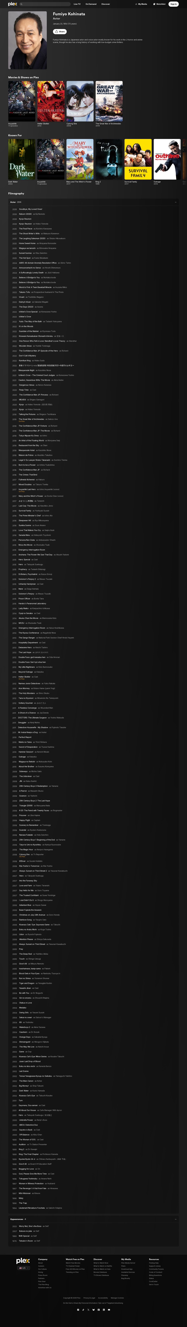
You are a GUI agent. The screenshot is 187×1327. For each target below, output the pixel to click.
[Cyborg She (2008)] (80, 104)
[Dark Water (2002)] (21, 162)
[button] (60, 31)
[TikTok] (83, 1309)
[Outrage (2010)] (167, 162)
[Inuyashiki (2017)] (21, 104)
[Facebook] (98, 1309)
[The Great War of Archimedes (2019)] (109, 104)
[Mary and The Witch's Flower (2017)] (79, 162)
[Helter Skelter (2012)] (50, 104)
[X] (88, 1309)
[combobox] (47, 4)
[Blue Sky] (93, 1309)
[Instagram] (78, 1309)
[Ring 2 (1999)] (108, 162)
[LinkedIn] (103, 1309)
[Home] (12, 4)
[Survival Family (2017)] (138, 162)
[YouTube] (109, 1309)
